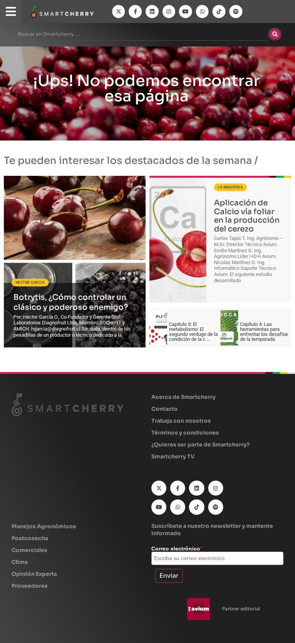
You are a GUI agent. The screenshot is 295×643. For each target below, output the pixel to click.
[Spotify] (235, 11)
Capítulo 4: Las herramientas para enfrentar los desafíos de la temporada (264, 332)
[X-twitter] (118, 11)
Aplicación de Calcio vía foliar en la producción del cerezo (247, 216)
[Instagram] (169, 11)
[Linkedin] (152, 11)
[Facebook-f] (135, 11)
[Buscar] (275, 34)
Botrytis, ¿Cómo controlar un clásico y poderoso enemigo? (70, 302)
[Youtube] (185, 11)
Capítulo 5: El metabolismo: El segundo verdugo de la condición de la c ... (193, 332)
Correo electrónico (176, 548)
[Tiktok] (218, 11)
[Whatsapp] (202, 11)
